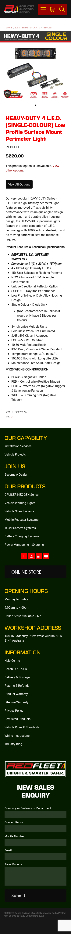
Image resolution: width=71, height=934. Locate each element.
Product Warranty (16, 694)
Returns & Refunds (17, 685)
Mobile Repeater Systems (21, 519)
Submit (18, 895)
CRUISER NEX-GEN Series (21, 494)
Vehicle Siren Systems (19, 511)
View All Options (19, 184)
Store (9, 27)
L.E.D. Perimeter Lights (27, 27)
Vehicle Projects (15, 454)
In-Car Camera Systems (20, 528)
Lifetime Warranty (16, 702)
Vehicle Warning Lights (20, 503)
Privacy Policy (14, 710)
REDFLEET (47, 27)
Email (8, 850)
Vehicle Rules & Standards (22, 727)
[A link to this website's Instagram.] (31, 556)
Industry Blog (13, 744)
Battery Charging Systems (22, 536)
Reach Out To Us (16, 669)
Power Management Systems (24, 544)
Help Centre (12, 660)
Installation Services (18, 446)
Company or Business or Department (28, 808)
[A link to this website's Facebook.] (24, 556)
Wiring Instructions (17, 735)
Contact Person (14, 822)
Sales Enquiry (13, 864)
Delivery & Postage (17, 677)
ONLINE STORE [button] (26, 572)
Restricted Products (17, 719)
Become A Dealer (16, 474)
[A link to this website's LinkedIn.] (39, 556)
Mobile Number (14, 836)
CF (12, 417)
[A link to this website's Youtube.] (46, 556)
